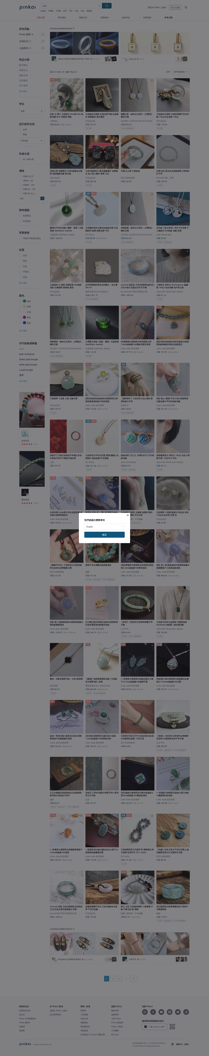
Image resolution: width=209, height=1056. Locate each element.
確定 (104, 534)
